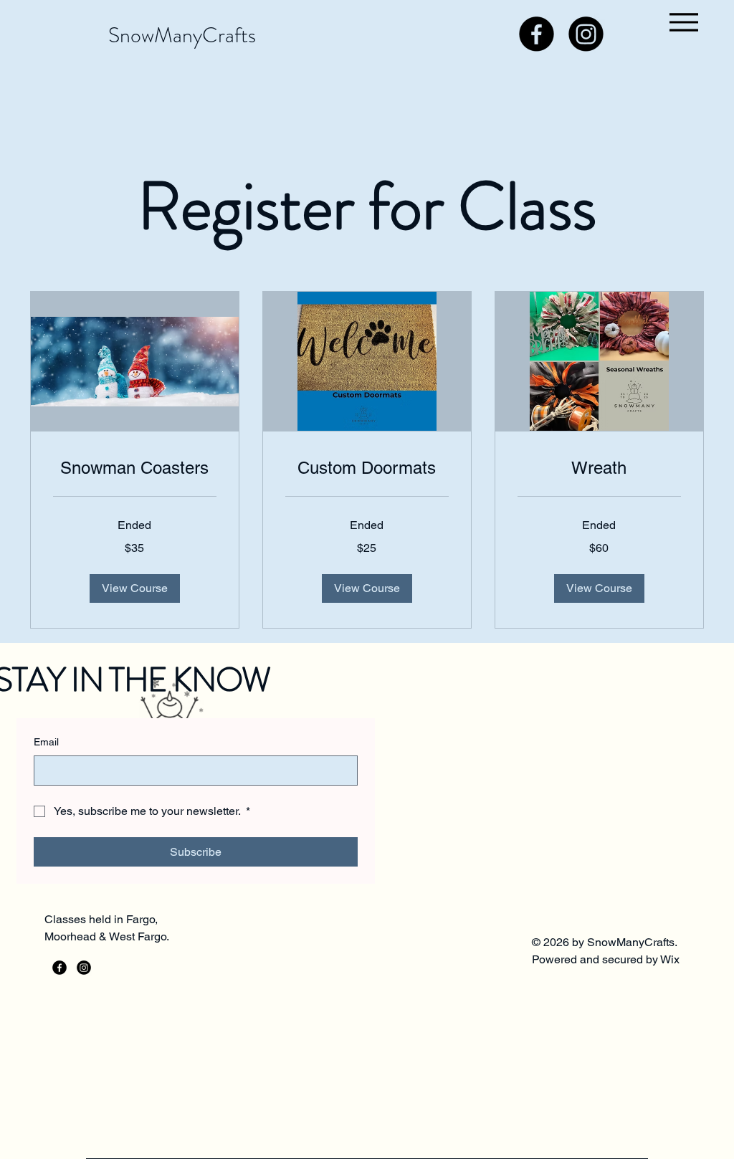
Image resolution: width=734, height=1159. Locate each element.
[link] (134, 468)
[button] (135, 588)
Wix (671, 959)
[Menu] (683, 22)
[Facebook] (536, 34)
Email (46, 742)
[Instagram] (586, 34)
